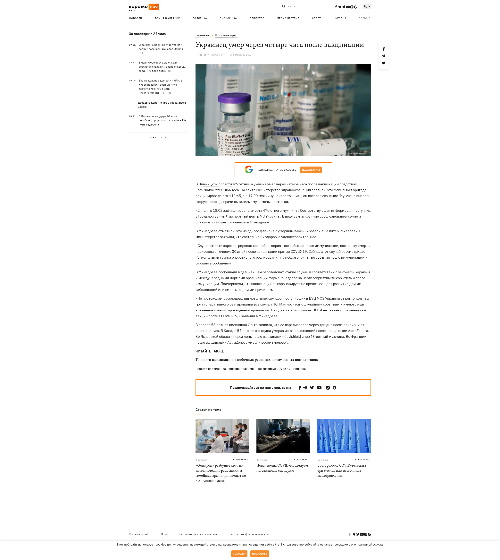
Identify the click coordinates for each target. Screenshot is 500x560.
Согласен (239, 553)
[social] (336, 6)
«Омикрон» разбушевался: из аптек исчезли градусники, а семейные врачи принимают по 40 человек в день (221, 473)
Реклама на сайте (140, 534)
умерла (278, 330)
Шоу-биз (340, 18)
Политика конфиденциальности (248, 534)
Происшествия (288, 18)
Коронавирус (241, 459)
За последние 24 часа (147, 33)
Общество (257, 18)
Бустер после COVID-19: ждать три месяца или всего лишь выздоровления (341, 470)
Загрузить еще (158, 137)
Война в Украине (167, 18)
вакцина (248, 369)
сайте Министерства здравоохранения (278, 190)
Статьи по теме (208, 409)
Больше (364, 18)
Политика (200, 18)
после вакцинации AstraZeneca (221, 342)
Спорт (316, 18)
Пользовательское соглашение (198, 534)
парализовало (296, 325)
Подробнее (259, 553)
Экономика (228, 18)
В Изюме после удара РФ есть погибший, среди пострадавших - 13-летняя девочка (162, 120)
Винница (299, 369)
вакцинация (231, 369)
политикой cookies (370, 544)
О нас (164, 534)
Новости (135, 18)
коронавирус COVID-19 (273, 369)
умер (306, 336)
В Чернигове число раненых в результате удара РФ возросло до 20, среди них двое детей (162, 67)
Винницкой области (215, 184)
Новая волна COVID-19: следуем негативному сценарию (282, 468)
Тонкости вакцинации (214, 360)
